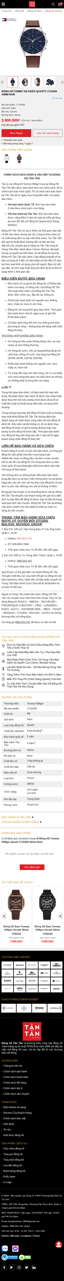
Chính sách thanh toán (15, 1077)
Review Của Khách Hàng (17, 1113)
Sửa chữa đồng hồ (13, 1148)
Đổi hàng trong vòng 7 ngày (17, 143)
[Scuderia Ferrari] (19, 973)
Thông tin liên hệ (12, 1066)
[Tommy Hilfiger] (44, 973)
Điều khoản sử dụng (14, 1107)
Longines (26, 1236)
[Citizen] (7, 965)
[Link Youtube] (11, 1268)
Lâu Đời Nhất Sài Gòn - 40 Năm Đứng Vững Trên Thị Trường (34, 668)
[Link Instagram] (19, 1268)
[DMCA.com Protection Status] (25, 1259)
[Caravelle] (56, 981)
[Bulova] (32, 965)
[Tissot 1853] (56, 965)
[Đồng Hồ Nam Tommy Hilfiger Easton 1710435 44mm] (19, 159)
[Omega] (7, 973)
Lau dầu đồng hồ (12, 1165)
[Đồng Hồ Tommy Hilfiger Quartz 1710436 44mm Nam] (32, 73)
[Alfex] (32, 981)
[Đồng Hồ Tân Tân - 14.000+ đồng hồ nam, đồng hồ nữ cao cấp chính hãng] (32, 4)
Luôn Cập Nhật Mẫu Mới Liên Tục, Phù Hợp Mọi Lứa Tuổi (33, 654)
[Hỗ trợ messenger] (15, 1249)
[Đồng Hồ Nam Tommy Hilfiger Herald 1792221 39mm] (16, 919)
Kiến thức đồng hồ (13, 1135)
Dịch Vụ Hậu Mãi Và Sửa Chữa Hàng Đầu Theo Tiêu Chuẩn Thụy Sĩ (33, 646)
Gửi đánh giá (32, 867)
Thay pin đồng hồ (13, 1154)
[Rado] (7, 981)
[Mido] (7, 989)
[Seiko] (56, 989)
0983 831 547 (16, 1226)
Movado (15, 1236)
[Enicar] (19, 989)
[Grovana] (44, 981)
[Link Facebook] (4, 1268)
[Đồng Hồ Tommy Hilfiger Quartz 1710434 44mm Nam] (6, 159)
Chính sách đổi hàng (14, 1082)
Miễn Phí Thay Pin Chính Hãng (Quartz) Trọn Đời (34, 679)
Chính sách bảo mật (14, 1118)
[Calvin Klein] (19, 981)
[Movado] (19, 965)
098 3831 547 (24, 538)
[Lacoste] (32, 973)
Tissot (36, 1236)
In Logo (7, 1182)
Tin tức (7, 1129)
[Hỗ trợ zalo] (5, 1249)
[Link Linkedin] (34, 1268)
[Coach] (56, 973)
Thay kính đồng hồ (13, 1159)
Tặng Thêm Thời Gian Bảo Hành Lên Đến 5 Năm (34, 674)
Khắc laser (9, 1176)
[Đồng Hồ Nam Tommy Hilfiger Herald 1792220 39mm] (47, 919)
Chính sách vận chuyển (16, 1094)
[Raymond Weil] (44, 989)
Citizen (5, 1236)
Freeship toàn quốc (13, 140)
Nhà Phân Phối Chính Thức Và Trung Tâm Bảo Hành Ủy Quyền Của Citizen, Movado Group (33, 661)
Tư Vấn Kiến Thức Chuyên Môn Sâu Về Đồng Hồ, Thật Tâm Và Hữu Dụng (34, 685)
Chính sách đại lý (13, 1088)
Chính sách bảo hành (15, 1071)
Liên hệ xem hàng (48, 133)
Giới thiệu (8, 1124)
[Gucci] (32, 989)
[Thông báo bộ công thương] (10, 1259)
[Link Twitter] (26, 1268)
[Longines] (44, 965)
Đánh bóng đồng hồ (14, 1171)
